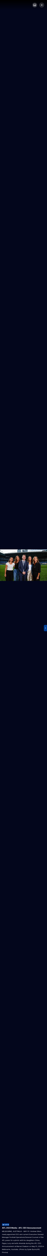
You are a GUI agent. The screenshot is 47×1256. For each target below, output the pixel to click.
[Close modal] (41, 5)
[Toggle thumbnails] (34, 5)
